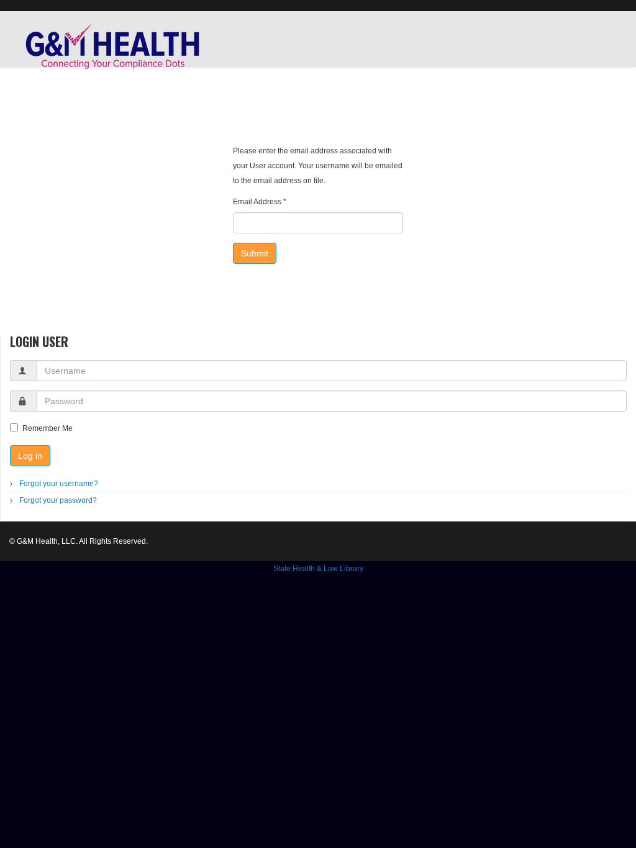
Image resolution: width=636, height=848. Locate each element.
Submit (254, 253)
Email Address (259, 201)
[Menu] (621, 104)
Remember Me (47, 428)
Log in (30, 456)
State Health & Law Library (318, 568)
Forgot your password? (57, 500)
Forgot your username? (57, 483)
